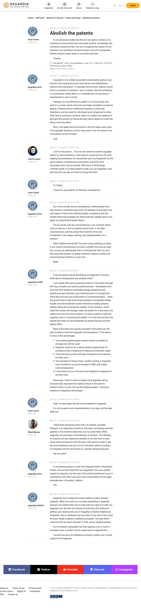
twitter (45, 569)
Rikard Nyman (34, 432)
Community (35, 591)
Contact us (13, 594)
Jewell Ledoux (34, 159)
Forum (30, 18)
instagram (126, 569)
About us (4, 588)
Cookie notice (6, 591)
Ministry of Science (55, 18)
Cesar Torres (33, 39)
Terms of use (18, 588)
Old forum (40, 18)
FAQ (2, 594)
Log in (133, 5)
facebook (18, 569)
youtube (72, 569)
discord (99, 569)
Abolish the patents (91, 18)
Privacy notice (35, 588)
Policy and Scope (73, 18)
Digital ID (21, 591)
